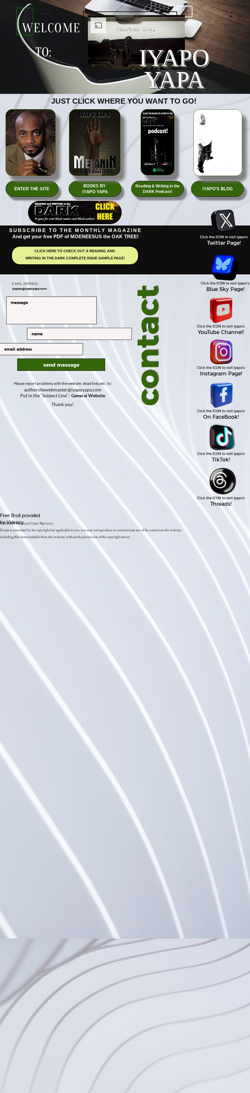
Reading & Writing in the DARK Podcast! (157, 189)
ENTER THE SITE (31, 188)
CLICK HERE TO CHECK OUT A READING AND (75, 251)
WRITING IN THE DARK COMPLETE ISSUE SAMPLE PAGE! (75, 258)
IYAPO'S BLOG (217, 188)
